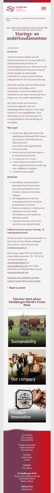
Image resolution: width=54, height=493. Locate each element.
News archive (27, 481)
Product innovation (27, 445)
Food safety (27, 457)
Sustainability (27, 440)
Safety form (27, 489)
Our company (27, 437)
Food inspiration (27, 447)
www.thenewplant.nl (16, 262)
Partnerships (27, 450)
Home (8, 18)
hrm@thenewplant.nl (17, 247)
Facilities (27, 455)
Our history (27, 435)
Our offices (27, 468)
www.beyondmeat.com (18, 272)
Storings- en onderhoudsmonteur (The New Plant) (25, 19)
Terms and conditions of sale (27, 476)
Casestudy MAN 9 (27, 478)
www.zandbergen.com (17, 265)
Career (27, 460)
